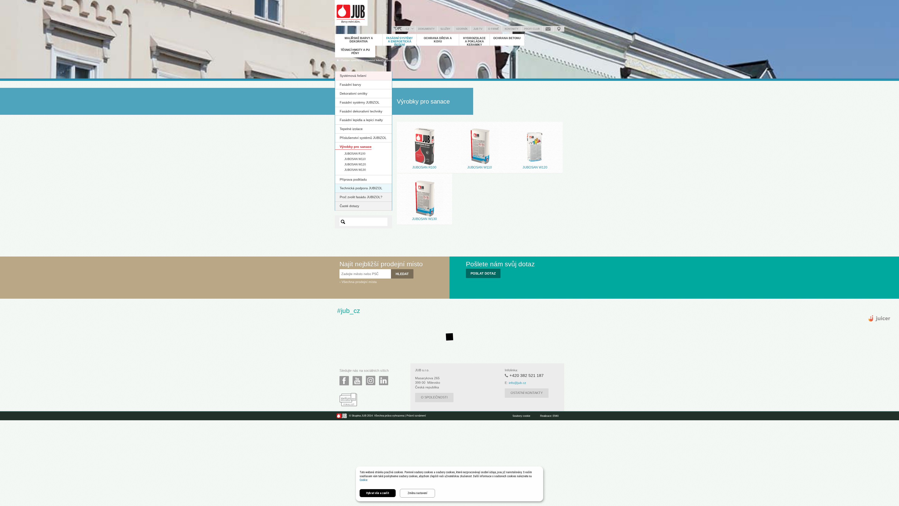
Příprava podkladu (353, 179)
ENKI (556, 415)
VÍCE (424, 156)
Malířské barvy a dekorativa (359, 40)
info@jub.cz (517, 383)
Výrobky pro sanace (396, 60)
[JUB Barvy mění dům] (351, 13)
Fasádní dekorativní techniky (361, 111)
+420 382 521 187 (526, 375)
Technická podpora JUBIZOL (361, 188)
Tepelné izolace (351, 129)
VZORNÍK (462, 28)
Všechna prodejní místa (359, 282)
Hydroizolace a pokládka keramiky (474, 41)
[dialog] (449, 483)
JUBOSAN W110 (355, 159)
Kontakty (511, 28)
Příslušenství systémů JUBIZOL (363, 138)
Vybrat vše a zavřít (377, 493)
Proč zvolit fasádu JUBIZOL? (361, 197)
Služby (445, 28)
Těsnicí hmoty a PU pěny (355, 51)
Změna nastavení (417, 493)
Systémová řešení (353, 76)
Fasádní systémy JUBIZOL (359, 102)
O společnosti (434, 397)
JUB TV (477, 28)
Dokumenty (426, 28)
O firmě (493, 28)
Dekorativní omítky (353, 93)
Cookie (363, 480)
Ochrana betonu (507, 38)
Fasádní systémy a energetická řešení (399, 41)
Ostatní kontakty (527, 393)
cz (407, 28)
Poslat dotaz (548, 29)
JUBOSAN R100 (354, 153)
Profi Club (532, 28)
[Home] (338, 60)
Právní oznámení (416, 415)
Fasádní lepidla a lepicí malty (361, 120)
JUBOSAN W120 (355, 164)
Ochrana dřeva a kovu (438, 40)
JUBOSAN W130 (355, 169)
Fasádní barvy (350, 84)
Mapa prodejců (558, 29)
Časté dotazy (349, 206)
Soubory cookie (521, 415)
